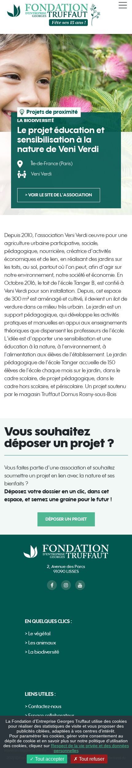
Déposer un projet (66, 519)
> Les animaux (40, 643)
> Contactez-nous (43, 707)
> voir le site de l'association (58, 195)
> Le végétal (37, 634)
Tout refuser (91, 759)
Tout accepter (49, 759)
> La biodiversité (42, 652)
